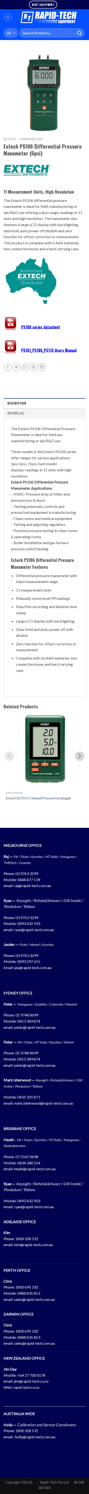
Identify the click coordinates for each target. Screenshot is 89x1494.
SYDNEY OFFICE (18, 993)
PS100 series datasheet (40, 327)
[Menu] (8, 17)
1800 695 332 (26, 1287)
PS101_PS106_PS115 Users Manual (48, 350)
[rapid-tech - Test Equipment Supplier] (48, 17)
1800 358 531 (26, 1238)
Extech (10, 139)
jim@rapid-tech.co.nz (31, 1381)
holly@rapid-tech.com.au (35, 1437)
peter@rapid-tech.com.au (35, 1027)
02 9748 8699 (26, 1015)
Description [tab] (16, 403)
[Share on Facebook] (8, 367)
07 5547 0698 (26, 1156)
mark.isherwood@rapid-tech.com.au (43, 1103)
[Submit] (79, 33)
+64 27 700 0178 (31, 1375)
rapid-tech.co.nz (26, 1387)
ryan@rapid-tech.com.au (34, 929)
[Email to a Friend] (25, 367)
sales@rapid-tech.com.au (34, 1299)
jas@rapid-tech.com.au (33, 967)
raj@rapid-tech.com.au (32, 885)
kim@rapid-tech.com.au (33, 1244)
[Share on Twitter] (16, 367)
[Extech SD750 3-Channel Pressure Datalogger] (44, 750)
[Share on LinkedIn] (42, 367)
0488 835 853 (28, 1293)
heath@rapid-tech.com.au (35, 1168)
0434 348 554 (28, 1163)
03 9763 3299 (26, 873)
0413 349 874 (28, 1021)
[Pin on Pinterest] (33, 367)
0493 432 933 (28, 923)
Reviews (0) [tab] (15, 413)
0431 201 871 (28, 1097)
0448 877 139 (28, 879)
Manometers (31, 139)
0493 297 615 (28, 961)
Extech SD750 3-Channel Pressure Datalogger (38, 798)
